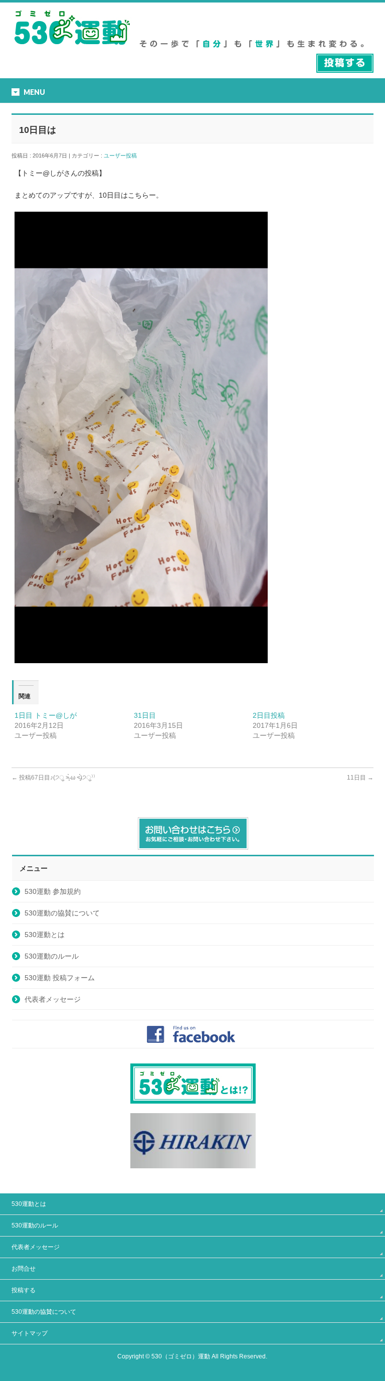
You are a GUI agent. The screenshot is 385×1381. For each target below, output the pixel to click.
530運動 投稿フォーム (60, 978)
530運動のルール (52, 956)
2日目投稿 (269, 715)
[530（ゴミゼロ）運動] (72, 48)
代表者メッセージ (53, 999)
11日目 (360, 777)
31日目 (145, 715)
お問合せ (24, 1268)
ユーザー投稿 (123, 155)
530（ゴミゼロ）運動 (180, 1356)
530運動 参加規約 (53, 891)
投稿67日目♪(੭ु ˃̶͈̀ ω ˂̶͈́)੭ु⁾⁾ (53, 777)
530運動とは (45, 935)
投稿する (24, 1290)
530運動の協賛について (62, 913)
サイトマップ (30, 1333)
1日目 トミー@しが (46, 715)
